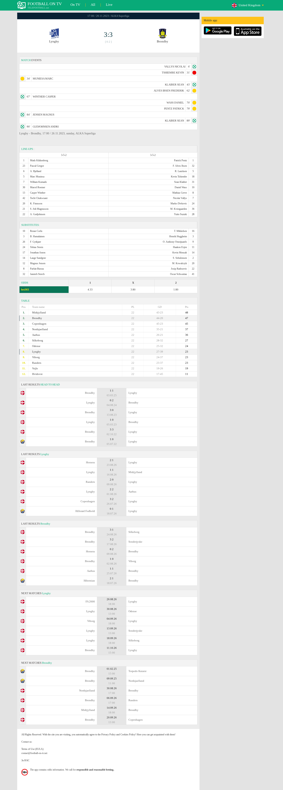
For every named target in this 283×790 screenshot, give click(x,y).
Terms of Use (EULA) (32, 749)
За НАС (25, 760)
